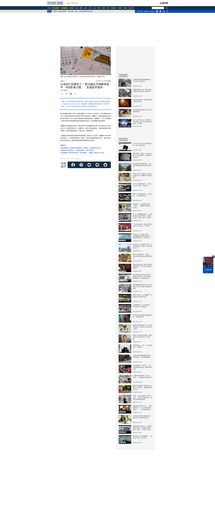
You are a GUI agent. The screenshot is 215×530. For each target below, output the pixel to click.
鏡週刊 (120, 8)
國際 (81, 8)
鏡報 (125, 8)
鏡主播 (146, 11)
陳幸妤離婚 (55, 8)
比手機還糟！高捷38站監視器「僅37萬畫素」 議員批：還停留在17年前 (82, 152)
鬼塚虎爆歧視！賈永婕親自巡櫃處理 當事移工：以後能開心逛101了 (81, 148)
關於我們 (152, 11)
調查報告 (114, 8)
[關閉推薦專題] (213, 256)
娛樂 (103, 8)
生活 (94, 8)
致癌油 (72, 8)
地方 (108, 8)
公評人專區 (140, 11)
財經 (85, 8)
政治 (76, 8)
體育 (99, 8)
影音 (49, 8)
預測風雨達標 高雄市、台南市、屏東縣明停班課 (68, 11)
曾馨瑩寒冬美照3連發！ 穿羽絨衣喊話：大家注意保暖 (76, 150)
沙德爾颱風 (64, 8)
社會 (90, 8)
